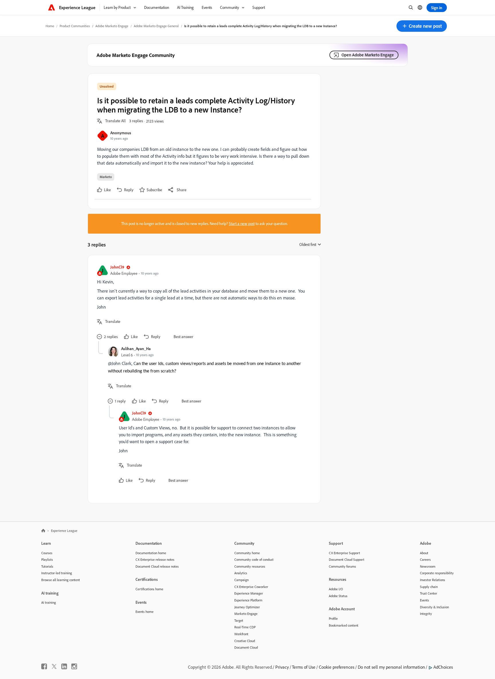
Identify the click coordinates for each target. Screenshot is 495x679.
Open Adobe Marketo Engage (367, 55)
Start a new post (242, 223)
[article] (202, 302)
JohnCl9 (117, 267)
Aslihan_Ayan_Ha (136, 348)
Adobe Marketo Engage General (156, 26)
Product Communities (75, 26)
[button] (421, 26)
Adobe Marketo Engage (111, 26)
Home (50, 26)
